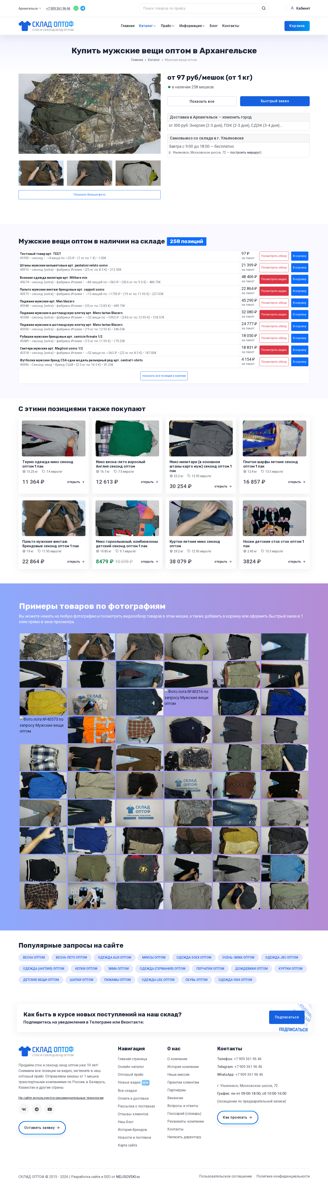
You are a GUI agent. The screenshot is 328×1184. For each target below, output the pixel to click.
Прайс (166, 26)
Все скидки (127, 1090)
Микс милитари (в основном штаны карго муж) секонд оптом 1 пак (201, 466)
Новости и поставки (134, 1137)
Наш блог (126, 1122)
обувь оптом (196, 980)
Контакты (230, 26)
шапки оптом (81, 980)
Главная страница (132, 1059)
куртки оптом (291, 968)
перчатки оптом (210, 968)
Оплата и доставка (133, 1098)
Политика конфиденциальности (283, 1176)
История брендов (132, 1130)
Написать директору (184, 1137)
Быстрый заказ (275, 101)
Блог (214, 26)
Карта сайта (127, 1145)
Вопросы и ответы (182, 1106)
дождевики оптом (251, 968)
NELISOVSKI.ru (128, 1177)
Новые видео (129, 1082)
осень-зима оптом (238, 957)
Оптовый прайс (130, 1074)
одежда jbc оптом (281, 957)
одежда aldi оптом (114, 957)
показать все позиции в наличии (164, 375)
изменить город (237, 117)
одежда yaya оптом (235, 980)
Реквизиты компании (185, 1121)
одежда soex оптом (193, 957)
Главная (128, 26)
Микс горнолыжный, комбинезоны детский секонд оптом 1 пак (127, 543)
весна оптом (34, 957)
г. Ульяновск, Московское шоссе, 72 (247, 1086)
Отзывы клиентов (133, 1114)
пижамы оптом (117, 980)
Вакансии (175, 1098)
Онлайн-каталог (131, 1067)
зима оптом (118, 968)
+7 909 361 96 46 (248, 1059)
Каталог (146, 26)
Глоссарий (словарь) (184, 1113)
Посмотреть (274, 256)
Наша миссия (178, 1074)
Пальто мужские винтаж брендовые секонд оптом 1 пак (50, 543)
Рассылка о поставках (136, 1106)
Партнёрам (176, 1090)
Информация (190, 26)
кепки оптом (86, 968)
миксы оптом (154, 957)
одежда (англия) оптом (43, 968)
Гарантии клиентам (183, 1082)
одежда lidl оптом (158, 980)
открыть (74, 482)
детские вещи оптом (41, 980)
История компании (183, 1067)
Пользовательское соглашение (225, 1176)
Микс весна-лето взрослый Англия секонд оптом (120, 464)
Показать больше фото (90, 194)
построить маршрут (245, 152)
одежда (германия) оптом (162, 968)
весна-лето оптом (71, 957)
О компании (177, 1059)
